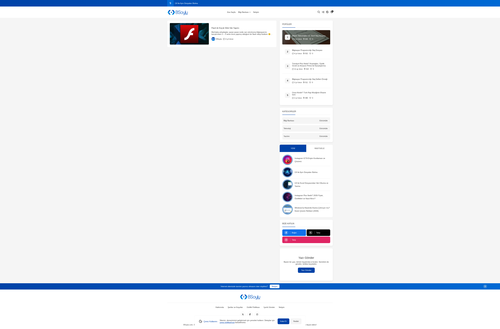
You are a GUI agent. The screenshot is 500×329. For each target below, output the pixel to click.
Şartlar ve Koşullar (235, 307)
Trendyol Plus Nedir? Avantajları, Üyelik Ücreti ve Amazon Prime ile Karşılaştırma (309, 65)
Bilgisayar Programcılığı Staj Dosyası (307, 50)
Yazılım (287, 136)
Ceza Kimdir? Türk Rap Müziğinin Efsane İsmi (309, 94)
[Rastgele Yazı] (323, 12)
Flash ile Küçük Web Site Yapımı (225, 28)
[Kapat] (485, 286)
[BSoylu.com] (177, 12)
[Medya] (242, 314)
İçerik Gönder (269, 307)
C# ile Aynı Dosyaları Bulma (186, 3)
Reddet (296, 321)
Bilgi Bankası (243, 12)
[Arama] (319, 12)
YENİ (293, 148)
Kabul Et (283, 321)
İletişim (256, 12)
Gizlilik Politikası (253, 307)
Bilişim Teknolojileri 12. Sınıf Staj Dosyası (309, 36)
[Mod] (327, 12)
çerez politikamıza (227, 322)
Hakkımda (219, 307)
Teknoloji (287, 128)
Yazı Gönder (306, 270)
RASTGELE (319, 148)
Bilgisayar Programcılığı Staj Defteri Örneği (309, 79)
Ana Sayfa (231, 12)
